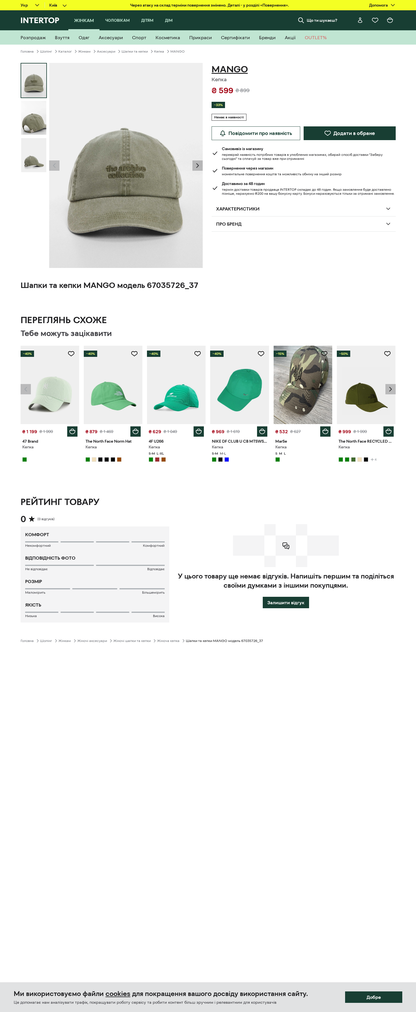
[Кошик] (390, 20)
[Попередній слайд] (54, 165)
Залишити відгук (285, 602)
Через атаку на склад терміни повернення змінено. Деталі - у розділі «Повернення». (209, 5)
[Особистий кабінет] (360, 20)
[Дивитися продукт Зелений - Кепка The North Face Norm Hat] (113, 385)
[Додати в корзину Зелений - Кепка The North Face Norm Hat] (135, 431)
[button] (54, 165)
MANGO (177, 51)
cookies (118, 993)
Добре (374, 997)
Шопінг (46, 51)
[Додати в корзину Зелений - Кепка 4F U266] (199, 431)
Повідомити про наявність (260, 133)
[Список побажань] (375, 20)
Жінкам (84, 51)
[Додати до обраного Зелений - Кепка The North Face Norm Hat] (134, 353)
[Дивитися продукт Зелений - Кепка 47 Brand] (50, 385)
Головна (27, 51)
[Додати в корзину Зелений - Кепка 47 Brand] (72, 431)
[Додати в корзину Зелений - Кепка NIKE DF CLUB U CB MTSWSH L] (262, 431)
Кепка (159, 51)
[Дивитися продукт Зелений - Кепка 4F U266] (176, 385)
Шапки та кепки (135, 51)
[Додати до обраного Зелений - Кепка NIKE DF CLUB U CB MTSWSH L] (261, 353)
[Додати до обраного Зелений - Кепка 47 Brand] (71, 353)
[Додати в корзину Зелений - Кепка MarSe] (325, 431)
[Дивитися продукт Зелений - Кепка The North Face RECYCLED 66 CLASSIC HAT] (366, 385)
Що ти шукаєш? (322, 20)
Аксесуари (106, 51)
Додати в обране (354, 133)
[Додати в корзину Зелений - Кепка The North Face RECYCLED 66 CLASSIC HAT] (388, 431)
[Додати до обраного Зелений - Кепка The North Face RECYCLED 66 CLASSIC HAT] (387, 353)
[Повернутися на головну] (40, 20)
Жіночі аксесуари (92, 641)
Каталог (65, 51)
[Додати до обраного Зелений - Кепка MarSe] (324, 353)
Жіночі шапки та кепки (132, 641)
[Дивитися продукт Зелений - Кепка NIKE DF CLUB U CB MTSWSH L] (239, 385)
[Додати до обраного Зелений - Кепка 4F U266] (197, 353)
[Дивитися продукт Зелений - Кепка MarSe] (303, 385)
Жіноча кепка (168, 641)
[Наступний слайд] (197, 165)
